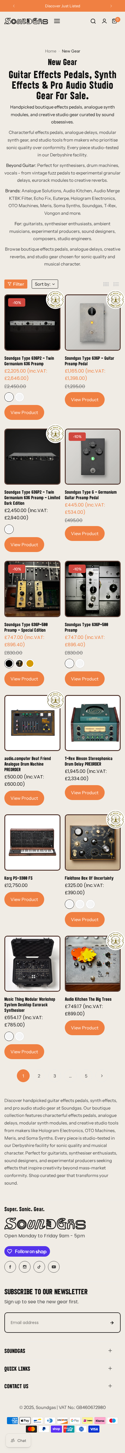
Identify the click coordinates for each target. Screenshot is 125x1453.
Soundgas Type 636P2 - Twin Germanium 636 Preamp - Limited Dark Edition (32, 497)
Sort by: (43, 284)
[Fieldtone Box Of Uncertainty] (93, 842)
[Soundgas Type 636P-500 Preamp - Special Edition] (32, 589)
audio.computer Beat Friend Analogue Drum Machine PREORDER (27, 763)
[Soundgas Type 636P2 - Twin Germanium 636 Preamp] (32, 322)
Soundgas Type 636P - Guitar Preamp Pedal (89, 360)
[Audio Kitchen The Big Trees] (93, 964)
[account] (104, 21)
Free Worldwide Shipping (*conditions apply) (62, 6)
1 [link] (23, 1076)
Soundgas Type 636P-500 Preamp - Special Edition (26, 627)
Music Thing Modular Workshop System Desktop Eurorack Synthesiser (29, 1004)
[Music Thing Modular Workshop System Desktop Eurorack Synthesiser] (32, 964)
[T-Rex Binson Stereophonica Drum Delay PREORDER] (93, 723)
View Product (24, 412)
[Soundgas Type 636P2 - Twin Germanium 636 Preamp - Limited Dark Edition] (32, 456)
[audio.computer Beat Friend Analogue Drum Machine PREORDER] (32, 723)
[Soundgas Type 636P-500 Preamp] (93, 589)
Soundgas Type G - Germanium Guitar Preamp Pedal (91, 494)
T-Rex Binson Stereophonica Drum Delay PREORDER (88, 760)
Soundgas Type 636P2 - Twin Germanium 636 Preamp (29, 360)
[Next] (101, 1075)
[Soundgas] (26, 21)
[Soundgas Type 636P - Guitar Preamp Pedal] (93, 322)
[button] (14, 6)
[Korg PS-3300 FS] (32, 842)
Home (50, 51)
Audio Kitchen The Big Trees (88, 999)
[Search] (93, 21)
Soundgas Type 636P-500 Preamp (86, 627)
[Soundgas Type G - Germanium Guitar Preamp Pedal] (93, 456)
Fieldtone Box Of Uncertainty (89, 878)
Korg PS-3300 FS (18, 878)
